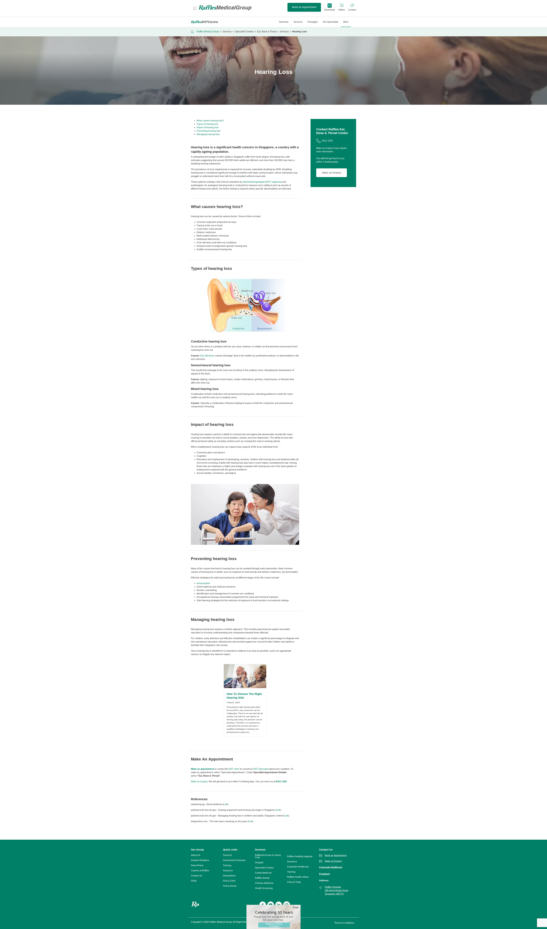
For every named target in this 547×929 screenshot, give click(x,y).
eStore (341, 10)
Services (227, 31)
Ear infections (207, 355)
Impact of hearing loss (208, 127)
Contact (352, 10)
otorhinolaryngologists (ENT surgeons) (262, 182)
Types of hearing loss (207, 124)
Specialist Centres (244, 31)
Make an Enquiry (331, 172)
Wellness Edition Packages (274, 925)
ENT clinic (234, 769)
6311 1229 (327, 140)
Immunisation (203, 583)
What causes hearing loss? (210, 120)
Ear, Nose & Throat (266, 31)
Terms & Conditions (344, 923)
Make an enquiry (199, 781)
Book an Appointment (304, 7)
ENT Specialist (261, 769)
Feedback (324, 874)
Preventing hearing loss (209, 131)
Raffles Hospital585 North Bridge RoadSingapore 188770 (336, 890)
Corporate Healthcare (330, 867)
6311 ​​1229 (281, 781)
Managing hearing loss (208, 134)
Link (225, 804)
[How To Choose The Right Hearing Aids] (245, 687)
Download (329, 10)
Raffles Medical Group (208, 31)
